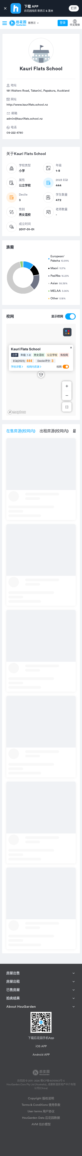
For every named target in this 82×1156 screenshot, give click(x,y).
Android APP (41, 1054)
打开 (74, 8)
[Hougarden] (17, 23)
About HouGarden (21, 1006)
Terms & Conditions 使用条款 (41, 1105)
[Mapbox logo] (17, 412)
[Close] (5, 8)
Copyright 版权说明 (41, 1098)
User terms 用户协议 (41, 1111)
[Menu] (4, 23)
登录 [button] (63, 22)
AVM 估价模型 (41, 1124)
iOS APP (41, 1046)
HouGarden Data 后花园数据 (41, 1117)
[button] (33, 23)
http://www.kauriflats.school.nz (27, 104)
